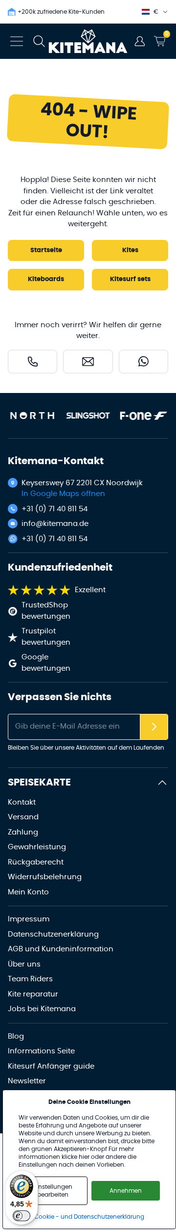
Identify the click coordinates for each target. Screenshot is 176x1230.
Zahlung (23, 832)
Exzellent (90, 590)
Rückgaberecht (36, 862)
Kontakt (22, 802)
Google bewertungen (46, 663)
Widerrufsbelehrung (45, 877)
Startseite (46, 250)
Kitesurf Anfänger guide (51, 1066)
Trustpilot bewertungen (46, 637)
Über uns (24, 964)
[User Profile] (140, 41)
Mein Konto (28, 892)
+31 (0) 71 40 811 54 (55, 509)
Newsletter (27, 1081)
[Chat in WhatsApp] (143, 361)
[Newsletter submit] (154, 726)
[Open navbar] (16, 41)
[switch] (21, 1215)
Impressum (28, 919)
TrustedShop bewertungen (46, 611)
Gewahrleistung (37, 847)
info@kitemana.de (55, 523)
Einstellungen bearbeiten (53, 1191)
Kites (130, 250)
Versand (23, 817)
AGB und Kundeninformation (60, 949)
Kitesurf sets (130, 279)
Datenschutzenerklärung (53, 934)
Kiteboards (46, 279)
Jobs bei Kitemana (42, 1009)
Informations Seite (41, 1051)
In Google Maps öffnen (63, 493)
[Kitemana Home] (88, 41)
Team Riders (30, 979)
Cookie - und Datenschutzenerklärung (89, 1217)
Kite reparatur (33, 994)
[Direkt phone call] (32, 361)
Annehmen (126, 1191)
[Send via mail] (87, 361)
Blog (16, 1036)
